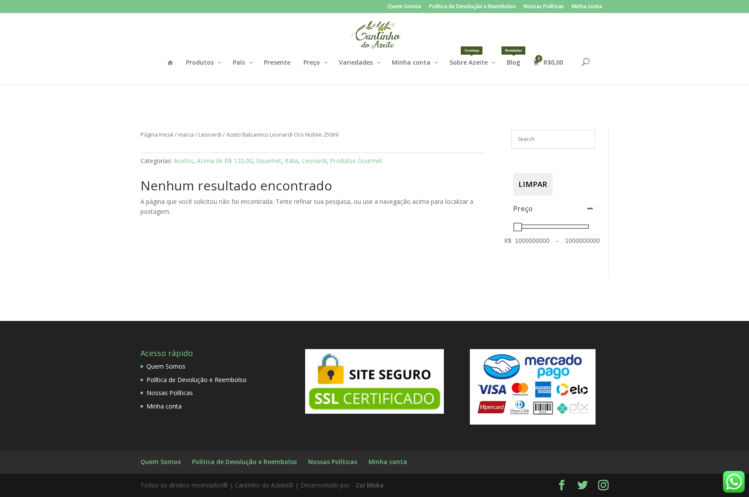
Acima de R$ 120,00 (225, 161)
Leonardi (210, 134)
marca (186, 134)
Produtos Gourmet (356, 161)
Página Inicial (156, 134)
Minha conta (587, 7)
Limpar (532, 184)
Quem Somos (404, 7)
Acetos (183, 161)
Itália (291, 161)
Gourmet (268, 161)
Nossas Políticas (544, 7)
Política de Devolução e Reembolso (472, 7)
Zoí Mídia (369, 485)
